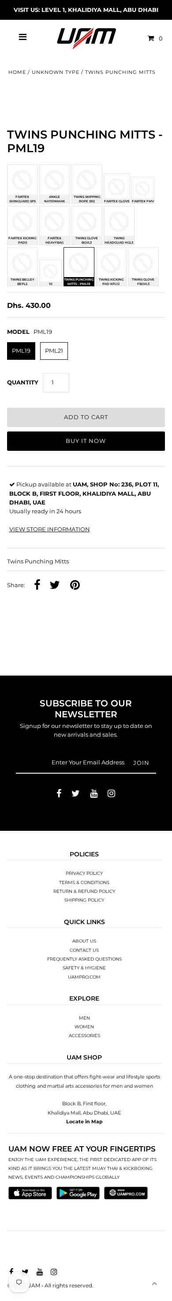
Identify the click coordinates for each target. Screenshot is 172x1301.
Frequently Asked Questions (84, 959)
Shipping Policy (84, 900)
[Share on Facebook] (37, 586)
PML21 (54, 350)
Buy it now (86, 441)
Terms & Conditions (84, 882)
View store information (49, 529)
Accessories (84, 1035)
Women (84, 1027)
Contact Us (84, 950)
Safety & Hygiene (84, 968)
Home (17, 72)
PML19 (21, 350)
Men (84, 1018)
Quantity (22, 382)
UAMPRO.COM (84, 977)
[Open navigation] (23, 38)
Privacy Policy (84, 873)
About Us (84, 941)
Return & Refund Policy (84, 891)
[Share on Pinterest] (75, 586)
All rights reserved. (69, 1285)
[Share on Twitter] (54, 586)
